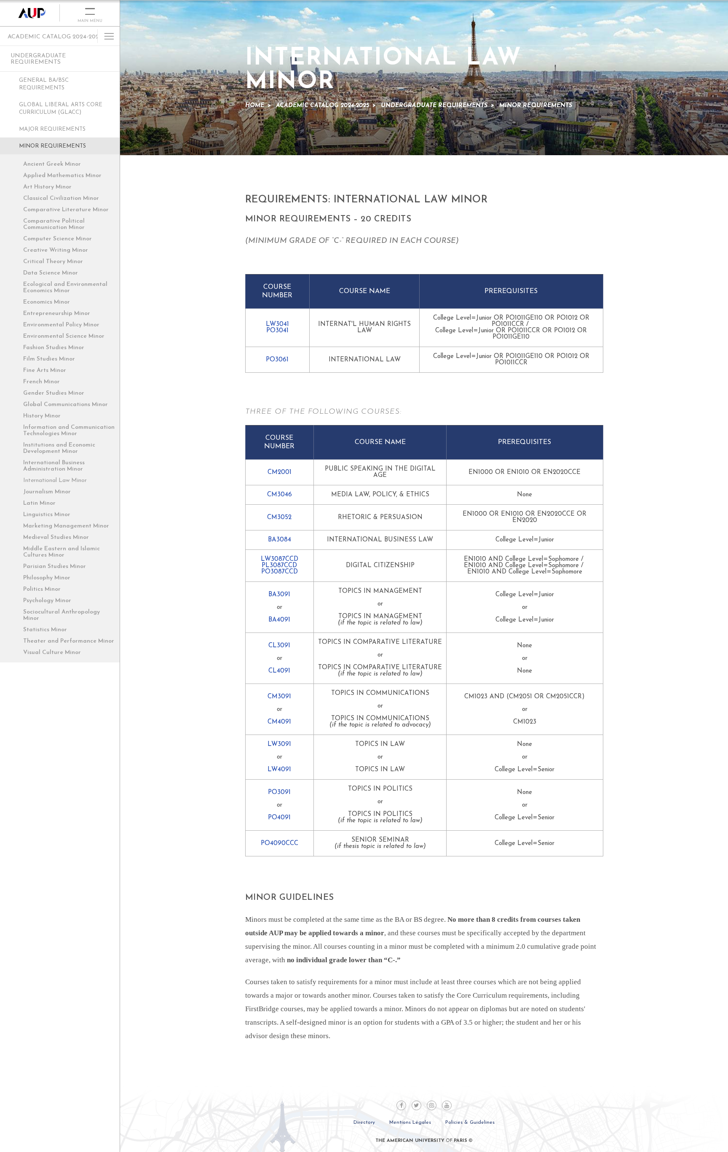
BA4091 (279, 620)
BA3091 (279, 595)
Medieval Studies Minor (56, 537)
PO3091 (279, 792)
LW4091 (279, 770)
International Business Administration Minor (54, 466)
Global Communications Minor (65, 404)
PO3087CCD (279, 572)
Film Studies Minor (49, 359)
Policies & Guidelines (470, 1122)
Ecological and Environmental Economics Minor (65, 287)
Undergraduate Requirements (38, 59)
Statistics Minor (45, 630)
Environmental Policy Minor (61, 325)
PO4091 (279, 818)
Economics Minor (46, 302)
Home (254, 105)
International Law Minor (55, 480)
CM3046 (279, 495)
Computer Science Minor (57, 239)
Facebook (401, 1105)
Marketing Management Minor (66, 526)
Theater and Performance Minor (68, 641)
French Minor (41, 382)
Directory (364, 1122)
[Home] (30, 13)
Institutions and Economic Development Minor (59, 448)
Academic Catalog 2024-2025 (55, 37)
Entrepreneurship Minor (56, 313)
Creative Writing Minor (55, 250)
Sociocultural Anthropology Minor (61, 615)
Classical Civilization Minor (61, 198)
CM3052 (279, 517)
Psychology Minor (47, 601)
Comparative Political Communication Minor (54, 224)
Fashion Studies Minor (53, 348)
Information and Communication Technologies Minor (69, 430)
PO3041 (277, 331)
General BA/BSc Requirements (44, 84)
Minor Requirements (52, 146)
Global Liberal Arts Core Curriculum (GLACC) (60, 108)
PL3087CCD (279, 566)
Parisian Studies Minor (54, 566)
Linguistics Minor (46, 514)
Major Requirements (52, 129)
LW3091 (279, 744)
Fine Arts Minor (44, 370)
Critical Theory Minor (53, 261)
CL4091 (279, 671)
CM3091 (279, 697)
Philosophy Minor (46, 578)
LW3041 (277, 324)
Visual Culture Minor (52, 652)
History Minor (42, 416)
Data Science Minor (50, 273)
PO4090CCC (279, 843)
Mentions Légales (410, 1122)
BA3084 (279, 540)
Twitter (416, 1105)
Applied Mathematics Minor (62, 175)
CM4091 (279, 722)
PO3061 (277, 360)
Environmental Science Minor (63, 336)
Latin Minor (39, 503)
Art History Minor (47, 187)
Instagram (431, 1105)
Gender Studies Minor (53, 393)
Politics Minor (42, 589)
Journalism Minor (47, 492)
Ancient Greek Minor (52, 164)
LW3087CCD (279, 559)
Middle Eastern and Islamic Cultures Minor (61, 552)
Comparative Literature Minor (66, 210)
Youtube (447, 1105)
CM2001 (280, 472)
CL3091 (279, 646)
